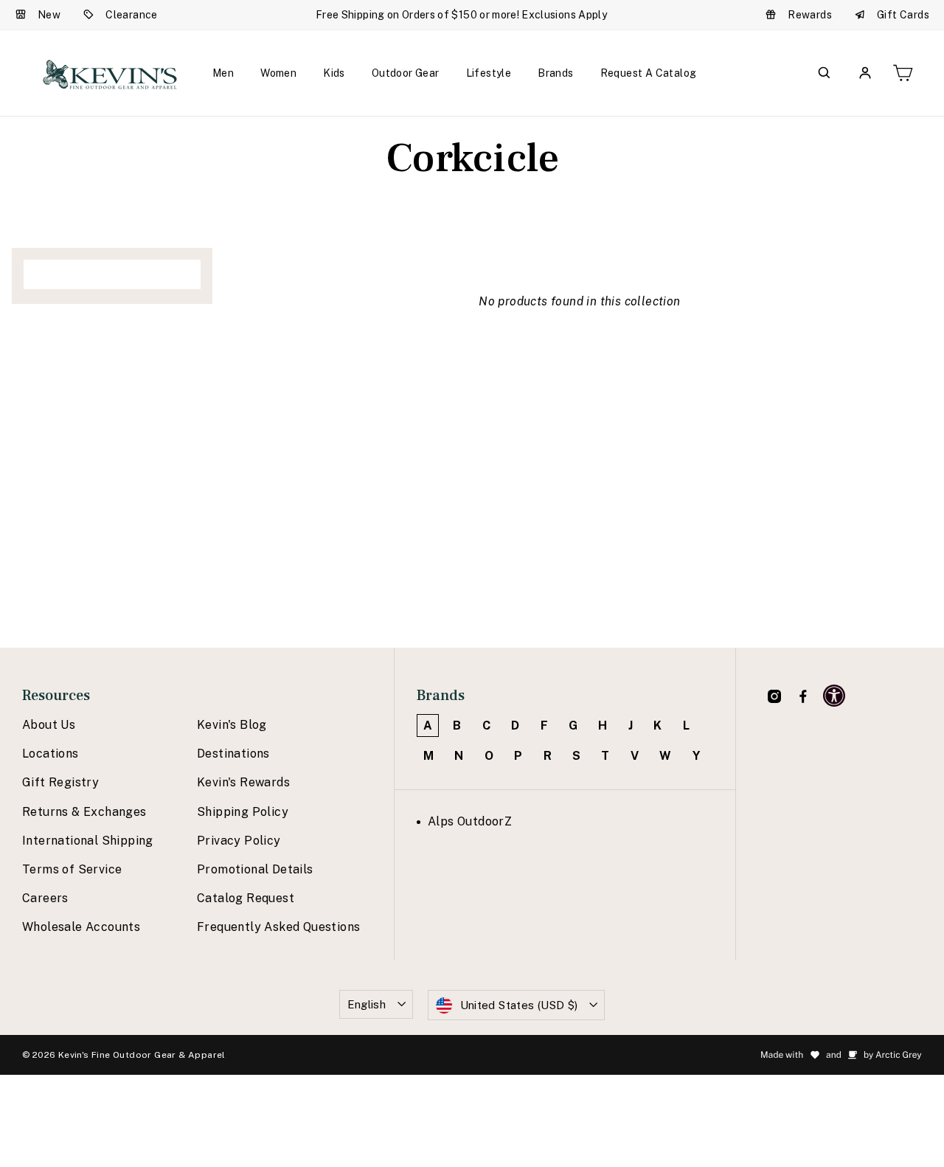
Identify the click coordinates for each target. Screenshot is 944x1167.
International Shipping (87, 841)
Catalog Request (245, 898)
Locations (50, 754)
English (366, 1004)
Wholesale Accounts (81, 927)
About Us (48, 725)
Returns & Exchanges (84, 812)
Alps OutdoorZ (470, 821)
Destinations (233, 754)
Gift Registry (60, 782)
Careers (45, 898)
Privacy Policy (239, 841)
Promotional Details (255, 869)
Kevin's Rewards (243, 782)
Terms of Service (72, 869)
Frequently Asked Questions (278, 927)
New (49, 15)
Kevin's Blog (232, 725)
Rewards (810, 15)
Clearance (131, 15)
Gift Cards (903, 15)
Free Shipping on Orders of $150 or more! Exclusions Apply (461, 15)
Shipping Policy (242, 812)
